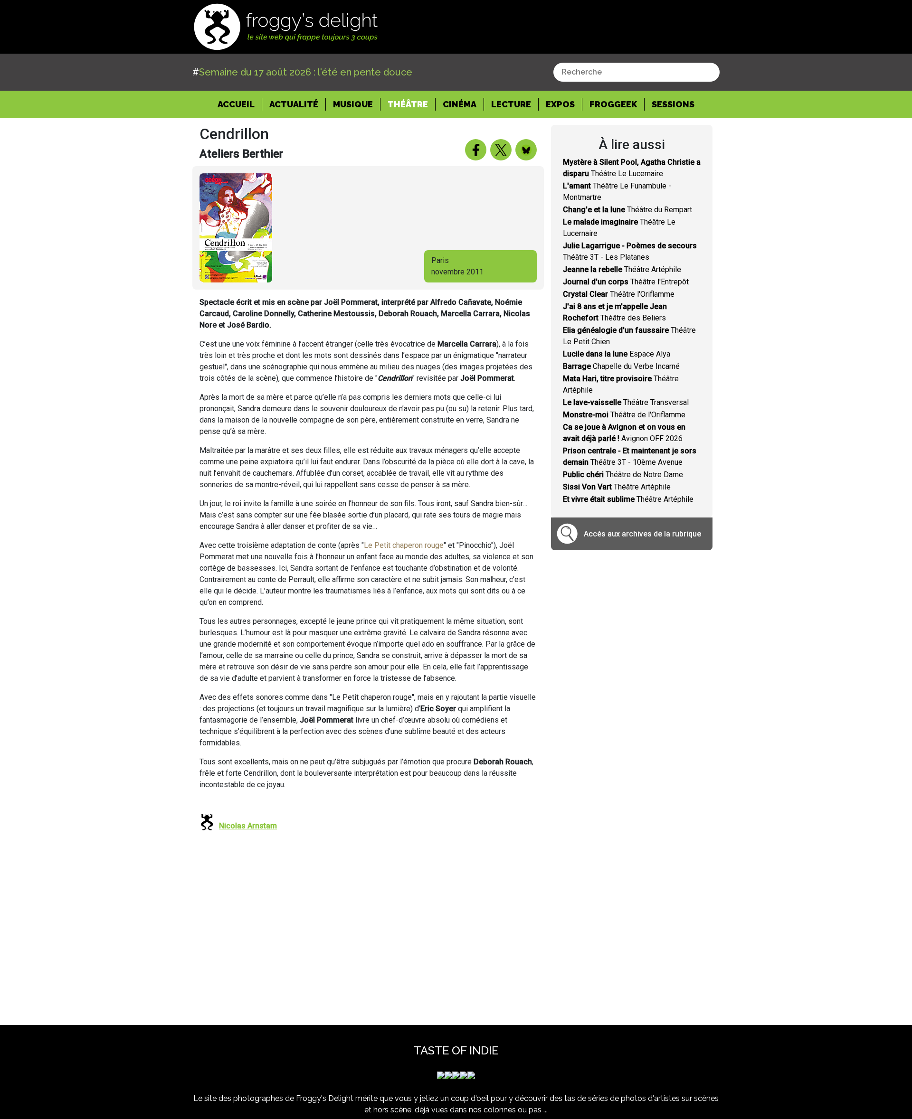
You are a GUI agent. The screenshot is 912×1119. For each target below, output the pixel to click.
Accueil (240, 104)
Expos (560, 104)
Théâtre (408, 104)
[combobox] (636, 72)
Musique (353, 104)
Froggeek (613, 104)
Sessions (673, 104)
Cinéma (459, 104)
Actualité (293, 104)
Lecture (511, 104)
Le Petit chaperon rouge (404, 545)
